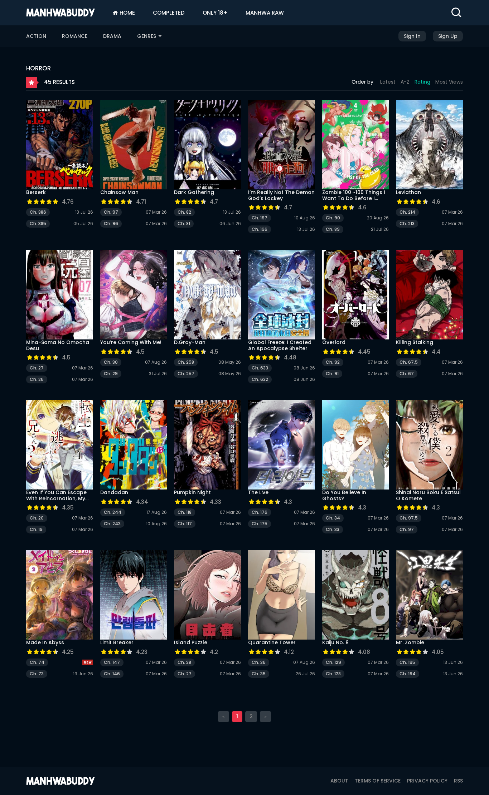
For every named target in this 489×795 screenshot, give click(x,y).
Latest (388, 81)
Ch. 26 (37, 379)
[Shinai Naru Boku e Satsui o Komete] (429, 445)
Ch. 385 (38, 223)
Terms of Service (378, 780)
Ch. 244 (112, 512)
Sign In (412, 36)
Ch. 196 (259, 229)
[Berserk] (59, 144)
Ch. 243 (112, 524)
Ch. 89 (333, 229)
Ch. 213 (407, 223)
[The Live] (281, 445)
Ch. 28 (184, 662)
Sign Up (447, 36)
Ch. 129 (333, 662)
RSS (458, 780)
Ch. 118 (185, 512)
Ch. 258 (186, 362)
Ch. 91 (332, 374)
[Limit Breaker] (133, 595)
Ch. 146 (112, 674)
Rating (422, 81)
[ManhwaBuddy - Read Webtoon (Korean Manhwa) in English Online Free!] (60, 12)
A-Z (405, 81)
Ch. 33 (332, 529)
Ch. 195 (407, 662)
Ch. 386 (38, 212)
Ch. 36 (259, 662)
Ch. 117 (185, 524)
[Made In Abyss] (59, 595)
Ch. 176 (259, 512)
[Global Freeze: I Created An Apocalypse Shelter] (281, 294)
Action (36, 36)
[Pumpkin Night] (207, 445)
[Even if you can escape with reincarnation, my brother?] (59, 445)
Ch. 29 (111, 374)
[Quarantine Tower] (281, 595)
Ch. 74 (37, 662)
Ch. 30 (111, 362)
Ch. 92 (333, 362)
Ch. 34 (333, 518)
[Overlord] (355, 294)
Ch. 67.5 (409, 362)
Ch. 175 (259, 524)
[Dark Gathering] (207, 144)
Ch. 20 (37, 518)
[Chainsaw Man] (133, 144)
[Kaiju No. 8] (355, 595)
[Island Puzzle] (207, 595)
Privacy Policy (427, 780)
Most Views (449, 81)
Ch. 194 (408, 674)
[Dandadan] (133, 445)
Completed (169, 12)
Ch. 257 (186, 374)
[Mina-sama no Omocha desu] (59, 294)
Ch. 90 (333, 218)
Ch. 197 (259, 218)
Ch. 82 (184, 212)
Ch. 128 (333, 674)
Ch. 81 (184, 223)
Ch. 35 (259, 674)
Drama (112, 36)
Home (126, 12)
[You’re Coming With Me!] (133, 294)
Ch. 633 (260, 368)
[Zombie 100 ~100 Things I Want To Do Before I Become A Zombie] (355, 144)
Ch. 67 (407, 374)
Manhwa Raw (265, 12)
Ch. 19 (36, 529)
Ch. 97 (111, 212)
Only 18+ (215, 12)
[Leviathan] (429, 144)
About (339, 780)
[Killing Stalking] (429, 294)
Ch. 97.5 (409, 518)
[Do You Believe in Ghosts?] (355, 445)
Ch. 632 (260, 379)
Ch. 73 (37, 674)
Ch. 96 (111, 223)
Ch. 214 (407, 212)
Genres (147, 36)
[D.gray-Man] (207, 294)
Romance (74, 36)
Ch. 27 (37, 368)
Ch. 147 (112, 662)
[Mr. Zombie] (429, 595)
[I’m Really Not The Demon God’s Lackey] (281, 144)
